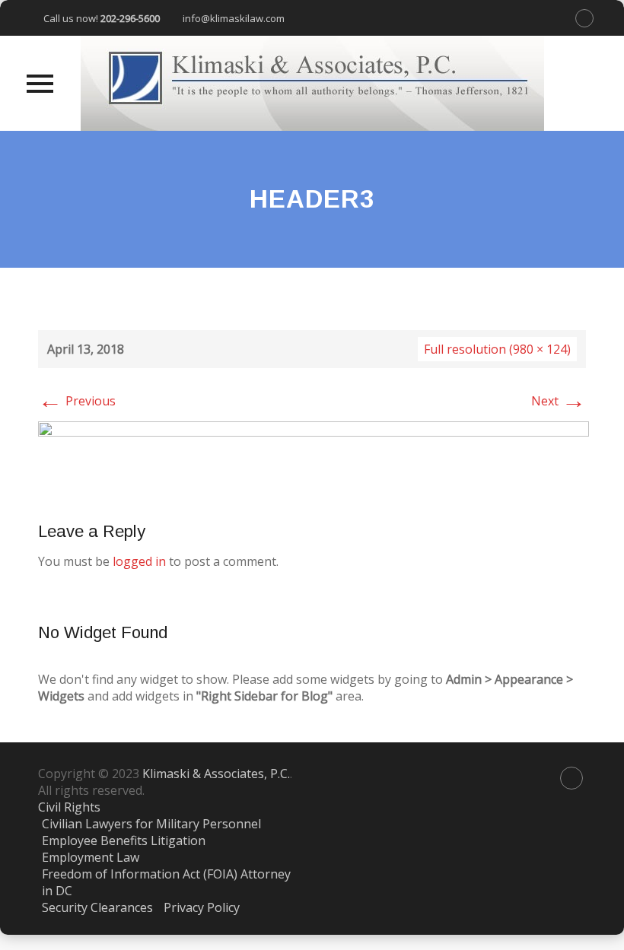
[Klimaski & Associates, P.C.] (312, 83)
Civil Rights (69, 807)
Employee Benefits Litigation (123, 840)
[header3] (313, 454)
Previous (77, 400)
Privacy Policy (202, 907)
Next (558, 400)
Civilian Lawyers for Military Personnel (151, 823)
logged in (139, 561)
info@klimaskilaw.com (234, 18)
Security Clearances (97, 907)
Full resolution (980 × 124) (497, 349)
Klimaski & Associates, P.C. (216, 773)
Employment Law (90, 857)
